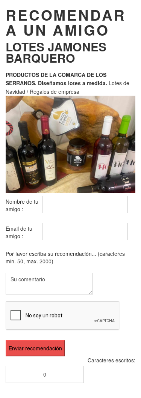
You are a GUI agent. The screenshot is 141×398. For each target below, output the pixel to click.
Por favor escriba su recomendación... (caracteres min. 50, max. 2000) (65, 257)
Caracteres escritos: (111, 360)
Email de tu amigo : (19, 232)
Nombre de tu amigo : (22, 205)
